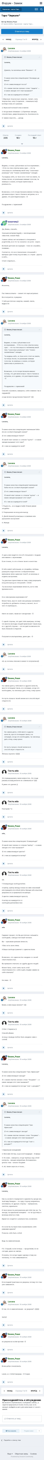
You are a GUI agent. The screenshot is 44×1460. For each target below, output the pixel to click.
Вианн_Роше (12, 22)
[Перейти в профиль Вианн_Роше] (4, 151)
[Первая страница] (3, 39)
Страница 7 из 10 (21, 39)
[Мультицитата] (3, 126)
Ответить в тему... (14, 1419)
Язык (9, 1454)
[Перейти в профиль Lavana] (4, 49)
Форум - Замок (12, 3)
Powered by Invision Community (22, 1456)
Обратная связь (21, 1454)
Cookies (33, 1454)
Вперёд (35, 39)
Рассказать (11, 1431)
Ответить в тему (22, 31)
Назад (8, 39)
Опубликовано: (19, 51)
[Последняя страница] (41, 39)
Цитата (10, 126)
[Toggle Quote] (5, 57)
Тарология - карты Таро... (23, 24)
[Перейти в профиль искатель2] (4, 223)
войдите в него (15, 1407)
